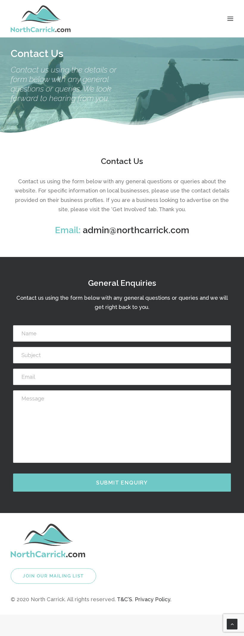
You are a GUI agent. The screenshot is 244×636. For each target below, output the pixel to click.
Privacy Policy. (153, 599)
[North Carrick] (41, 18)
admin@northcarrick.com (136, 230)
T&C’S (124, 599)
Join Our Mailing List (53, 576)
